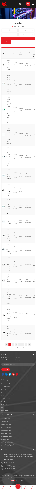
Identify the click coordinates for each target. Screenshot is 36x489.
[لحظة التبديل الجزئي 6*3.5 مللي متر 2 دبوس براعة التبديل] (3, 315)
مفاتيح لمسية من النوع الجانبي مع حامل (8, 221)
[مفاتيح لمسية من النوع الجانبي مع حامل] (3, 221)
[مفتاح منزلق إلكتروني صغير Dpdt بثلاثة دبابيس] (3, 296)
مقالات (3, 401)
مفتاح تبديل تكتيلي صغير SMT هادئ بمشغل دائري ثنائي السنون (8, 157)
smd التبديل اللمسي (6, 436)
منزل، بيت (16, 26)
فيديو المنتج (4, 393)
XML (2, 407)
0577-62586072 (9, 460)
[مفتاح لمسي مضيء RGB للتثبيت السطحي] (3, 190)
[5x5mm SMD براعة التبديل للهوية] (3, 65)
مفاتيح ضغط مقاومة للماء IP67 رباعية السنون (8, 206)
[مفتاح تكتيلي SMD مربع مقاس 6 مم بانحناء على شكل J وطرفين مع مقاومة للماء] (3, 83)
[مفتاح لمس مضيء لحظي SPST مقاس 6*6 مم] (3, 264)
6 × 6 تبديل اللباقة (6, 427)
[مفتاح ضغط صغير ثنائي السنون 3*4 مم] (3, 235)
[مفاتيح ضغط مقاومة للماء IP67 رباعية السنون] (3, 206)
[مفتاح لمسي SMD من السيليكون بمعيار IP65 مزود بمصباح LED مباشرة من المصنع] (3, 110)
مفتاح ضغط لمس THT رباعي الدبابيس (8, 249)
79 (23, 344)
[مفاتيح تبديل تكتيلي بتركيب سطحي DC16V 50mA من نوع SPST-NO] (3, 135)
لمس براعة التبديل (6, 430)
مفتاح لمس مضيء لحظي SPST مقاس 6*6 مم (8, 264)
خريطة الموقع (4, 404)
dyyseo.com (27, 478)
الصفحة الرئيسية (5, 384)
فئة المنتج (3, 390)
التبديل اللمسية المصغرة (7, 445)
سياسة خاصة (4, 410)
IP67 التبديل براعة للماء (7, 442)
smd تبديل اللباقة (5, 418)
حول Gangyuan (5, 387)
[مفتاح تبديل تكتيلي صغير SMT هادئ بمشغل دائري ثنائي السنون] (3, 157)
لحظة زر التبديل (5, 439)
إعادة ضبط (6, 42)
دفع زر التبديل (4, 421)
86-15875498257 (9, 469)
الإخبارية (3, 395)
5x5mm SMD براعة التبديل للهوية (9, 64)
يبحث (18, 38)
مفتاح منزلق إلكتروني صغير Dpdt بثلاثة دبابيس (9, 296)
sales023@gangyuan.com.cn (13, 466)
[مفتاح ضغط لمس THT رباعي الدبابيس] (3, 249)
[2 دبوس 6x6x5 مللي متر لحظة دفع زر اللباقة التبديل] (3, 332)
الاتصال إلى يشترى (6, 398)
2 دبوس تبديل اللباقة (6, 424)
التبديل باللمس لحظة (6, 433)
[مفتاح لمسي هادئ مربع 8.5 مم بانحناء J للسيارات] (3, 175)
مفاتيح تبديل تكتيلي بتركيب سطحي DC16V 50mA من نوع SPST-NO (8, 135)
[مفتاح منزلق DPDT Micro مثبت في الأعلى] (3, 280)
